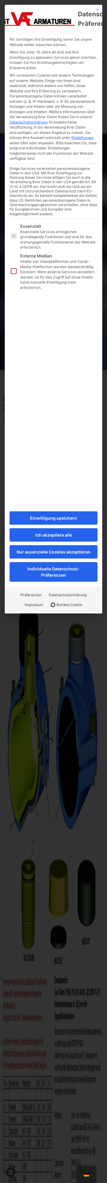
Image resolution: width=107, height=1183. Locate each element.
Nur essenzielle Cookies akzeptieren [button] (53, 551)
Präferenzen (31, 595)
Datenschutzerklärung (28, 122)
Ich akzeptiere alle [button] (53, 534)
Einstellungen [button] (82, 137)
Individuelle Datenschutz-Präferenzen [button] (53, 572)
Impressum (34, 604)
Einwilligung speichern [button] (53, 518)
